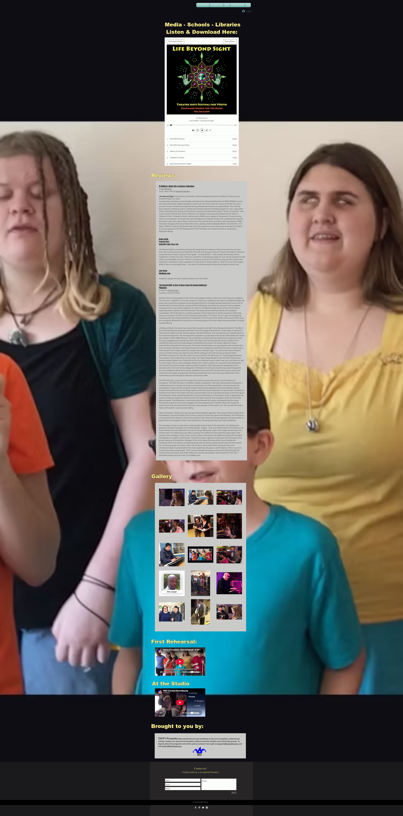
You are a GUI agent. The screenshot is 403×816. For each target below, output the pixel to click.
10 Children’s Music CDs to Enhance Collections (176, 186)
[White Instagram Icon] (206, 807)
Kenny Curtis (163, 239)
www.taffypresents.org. (172, 746)
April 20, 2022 (173, 290)
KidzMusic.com (164, 273)
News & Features (183, 191)
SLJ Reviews (166, 189)
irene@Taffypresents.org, (227, 744)
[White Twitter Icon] (203, 807)
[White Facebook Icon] (195, 807)
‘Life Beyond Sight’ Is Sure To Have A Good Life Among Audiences (183, 285)
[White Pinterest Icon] (199, 807)
